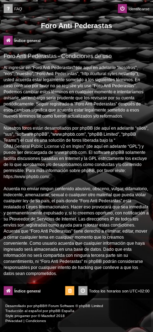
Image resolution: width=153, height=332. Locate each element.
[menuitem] (13, 9)
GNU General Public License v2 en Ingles (44, 146)
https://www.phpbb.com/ (26, 176)
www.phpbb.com (70, 152)
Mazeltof (48, 316)
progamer (22, 316)
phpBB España (61, 311)
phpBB (39, 306)
